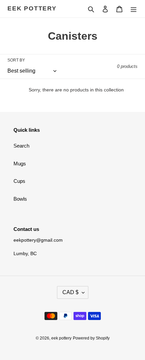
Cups (19, 181)
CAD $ (70, 292)
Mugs (19, 163)
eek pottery (32, 8)
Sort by (16, 60)
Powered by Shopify (91, 338)
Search (21, 146)
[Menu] (133, 9)
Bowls (20, 199)
